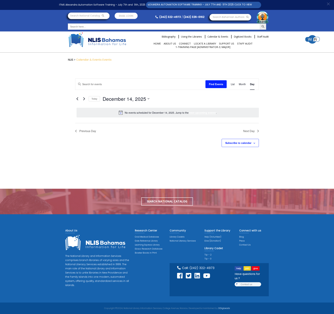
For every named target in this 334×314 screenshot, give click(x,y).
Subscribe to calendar (238, 143)
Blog (241, 236)
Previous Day (87, 131)
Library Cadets (177, 236)
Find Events (216, 84)
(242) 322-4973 (170, 17)
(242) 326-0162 (194, 17)
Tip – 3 (207, 258)
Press (242, 240)
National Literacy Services (183, 240)
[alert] (168, 112)
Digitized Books (243, 36)
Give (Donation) (212, 240)
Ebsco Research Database (148, 248)
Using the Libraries (191, 36)
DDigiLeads (224, 308)
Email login (126, 16)
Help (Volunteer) (212, 236)
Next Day (249, 131)
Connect (185, 43)
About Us (170, 43)
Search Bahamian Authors (229, 17)
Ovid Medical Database (147, 236)
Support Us (226, 43)
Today (94, 98)
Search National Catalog (85, 15)
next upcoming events (202, 112)
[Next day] (84, 99)
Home (157, 43)
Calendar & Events (218, 36)
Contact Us (245, 244)
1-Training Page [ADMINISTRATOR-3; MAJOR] (203, 47)
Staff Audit (263, 36)
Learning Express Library (147, 244)
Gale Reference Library (146, 240)
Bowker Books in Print (146, 252)
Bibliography (169, 36)
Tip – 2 (208, 254)
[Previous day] (77, 99)
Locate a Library (205, 43)
